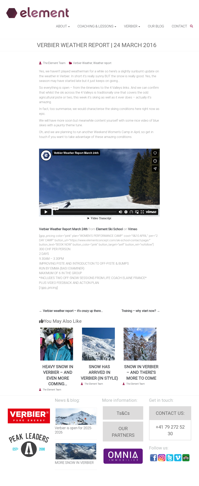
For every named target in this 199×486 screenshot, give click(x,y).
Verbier (130, 26)
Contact (179, 26)
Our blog (156, 26)
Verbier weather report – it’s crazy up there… (71, 311)
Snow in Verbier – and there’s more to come (141, 372)
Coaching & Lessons (95, 26)
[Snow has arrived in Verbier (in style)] (98, 330)
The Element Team (54, 63)
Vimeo (132, 229)
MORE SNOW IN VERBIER (74, 463)
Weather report (102, 63)
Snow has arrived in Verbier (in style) (99, 372)
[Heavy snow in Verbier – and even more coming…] (56, 330)
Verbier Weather (82, 63)
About (61, 26)
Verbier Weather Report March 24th (63, 229)
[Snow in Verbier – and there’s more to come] (140, 330)
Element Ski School (109, 229)
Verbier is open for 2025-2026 (73, 430)
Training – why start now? (141, 311)
